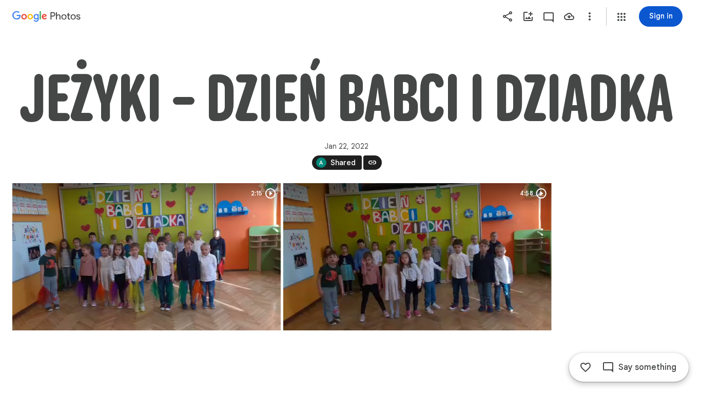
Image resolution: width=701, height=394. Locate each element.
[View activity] (548, 16)
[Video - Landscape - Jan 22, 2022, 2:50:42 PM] (417, 256)
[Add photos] (528, 16)
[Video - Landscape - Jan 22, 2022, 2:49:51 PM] (146, 256)
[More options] (589, 16)
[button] (621, 17)
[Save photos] (569, 16)
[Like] (585, 367)
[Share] (507, 16)
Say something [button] (647, 367)
